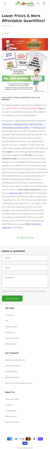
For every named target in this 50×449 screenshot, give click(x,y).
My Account (10, 332)
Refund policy (11, 344)
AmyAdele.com (27, 448)
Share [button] (6, 33)
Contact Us (9, 315)
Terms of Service (12, 338)
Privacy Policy (10, 410)
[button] (5, 3)
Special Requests (12, 377)
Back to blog (26, 237)
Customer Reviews (12, 366)
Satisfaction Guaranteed (15, 360)
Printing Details (11, 371)
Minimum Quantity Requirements (19, 383)
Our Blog (8, 405)
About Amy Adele (12, 399)
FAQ (6, 321)
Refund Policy (11, 416)
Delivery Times (11, 326)
